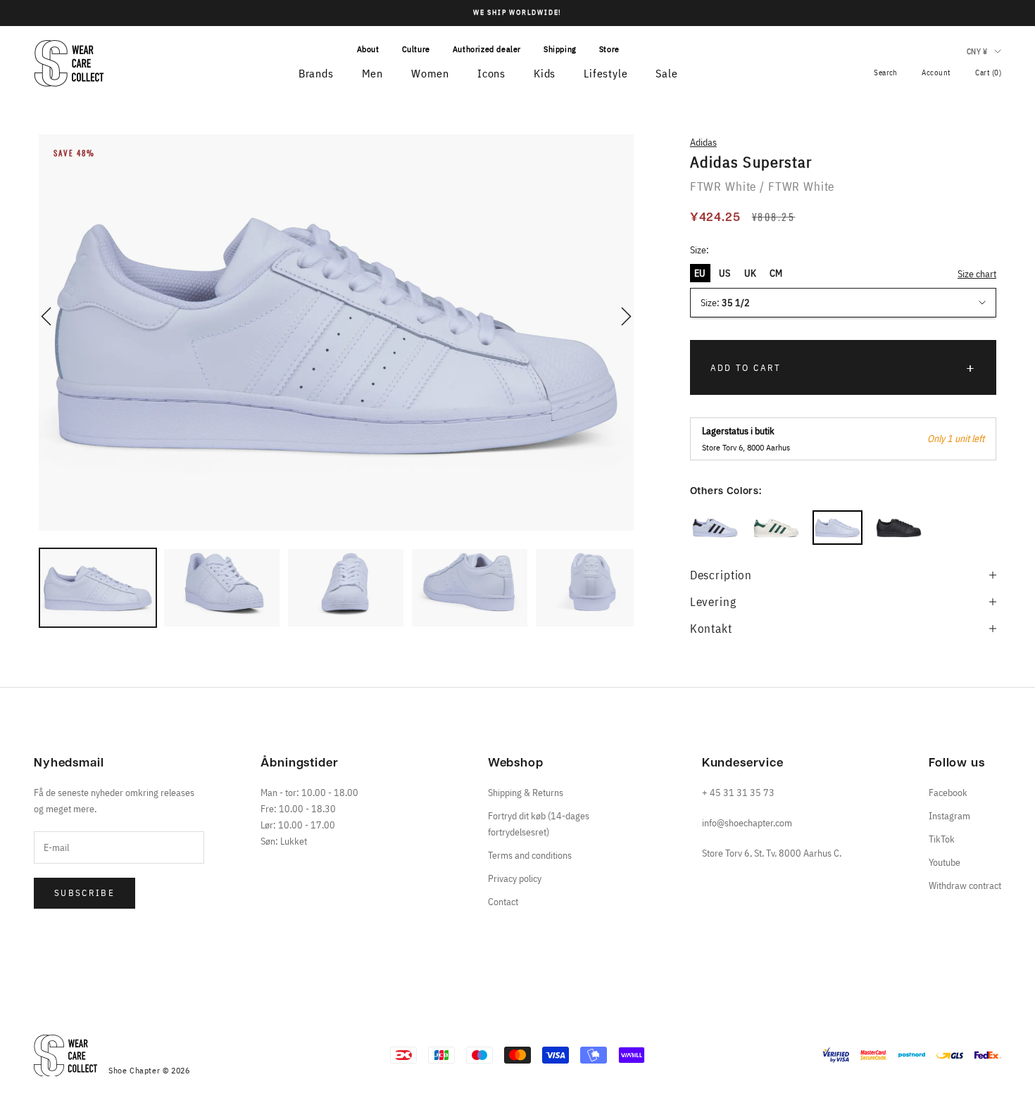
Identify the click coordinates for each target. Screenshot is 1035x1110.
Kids (545, 73)
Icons (491, 73)
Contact (503, 901)
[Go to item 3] (346, 588)
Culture (416, 49)
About (368, 49)
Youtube (944, 862)
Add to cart (746, 368)
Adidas (703, 142)
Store (609, 49)
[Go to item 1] (98, 588)
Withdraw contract (965, 885)
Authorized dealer (487, 49)
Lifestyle (605, 73)
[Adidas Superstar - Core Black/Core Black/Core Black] (899, 527)
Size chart (977, 273)
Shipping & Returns (525, 792)
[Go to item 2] (222, 588)
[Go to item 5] (593, 588)
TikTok (942, 839)
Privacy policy (514, 878)
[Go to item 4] (469, 588)
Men (372, 73)
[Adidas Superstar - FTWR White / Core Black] (715, 527)
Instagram (949, 815)
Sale (666, 73)
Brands (316, 73)
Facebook (948, 792)
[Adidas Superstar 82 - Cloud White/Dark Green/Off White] (776, 527)
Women (430, 73)
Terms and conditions (530, 855)
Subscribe (84, 893)
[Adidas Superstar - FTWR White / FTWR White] (837, 527)
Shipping (560, 49)
